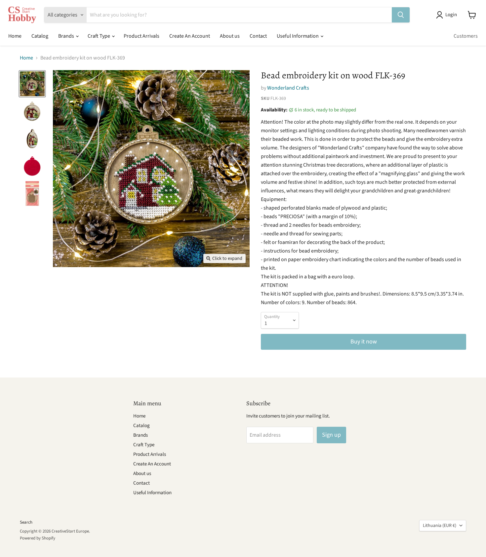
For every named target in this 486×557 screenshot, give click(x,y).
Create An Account (189, 36)
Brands (66, 36)
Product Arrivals (141, 36)
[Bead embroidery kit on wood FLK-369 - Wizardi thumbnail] (32, 84)
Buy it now (363, 342)
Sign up (331, 435)
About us (230, 36)
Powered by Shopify (37, 538)
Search (26, 522)
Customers (466, 36)
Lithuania (439, 525)
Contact (258, 36)
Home (14, 36)
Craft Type (99, 36)
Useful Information (298, 36)
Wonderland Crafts (288, 88)
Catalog (39, 36)
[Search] (401, 14)
